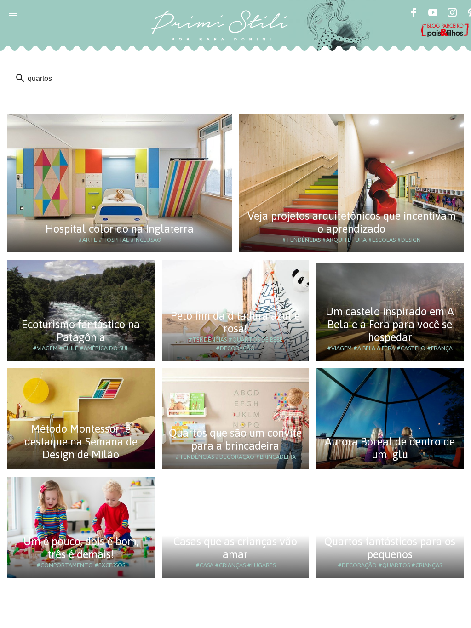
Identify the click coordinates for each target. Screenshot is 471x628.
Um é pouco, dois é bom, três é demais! (80, 547)
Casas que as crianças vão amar (235, 547)
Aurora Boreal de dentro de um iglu (390, 448)
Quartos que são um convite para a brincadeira (235, 439)
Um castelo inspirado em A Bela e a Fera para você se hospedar (390, 324)
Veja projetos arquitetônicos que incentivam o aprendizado (351, 222)
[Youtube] (432, 13)
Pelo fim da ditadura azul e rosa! (235, 322)
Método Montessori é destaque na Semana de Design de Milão (81, 441)
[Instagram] (452, 13)
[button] (13, 13)
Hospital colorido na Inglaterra (120, 229)
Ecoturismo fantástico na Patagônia (81, 330)
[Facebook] (413, 13)
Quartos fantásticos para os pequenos (389, 547)
